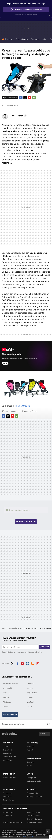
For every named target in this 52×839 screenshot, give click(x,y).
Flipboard (29, 97)
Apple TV (6, 693)
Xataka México (8, 812)
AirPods (30, 688)
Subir (42, 734)
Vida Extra (30, 750)
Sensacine (30, 762)
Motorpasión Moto (34, 781)
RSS (32, 663)
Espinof (29, 765)
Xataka (5, 746)
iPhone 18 (8, 39)
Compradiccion (8, 800)
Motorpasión (31, 778)
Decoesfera (7, 796)
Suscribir (44, 647)
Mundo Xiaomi (8, 760)
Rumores (6, 697)
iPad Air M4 (46, 628)
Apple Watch (32, 693)
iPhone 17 (6, 707)
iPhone (25, 411)
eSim (44, 39)
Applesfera (7, 753)
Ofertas (30, 697)
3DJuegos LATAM (33, 812)
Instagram (27, 663)
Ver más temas (10, 714)
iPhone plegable (22, 39)
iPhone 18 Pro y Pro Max (29, 628)
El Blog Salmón (32, 793)
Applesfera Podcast (10, 683)
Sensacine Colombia (34, 819)
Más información (28, 837)
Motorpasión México (34, 822)
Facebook (20, 97)
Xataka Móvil (7, 750)
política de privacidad (34, 652)
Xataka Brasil (7, 816)
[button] (18, 115)
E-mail (34, 97)
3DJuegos (30, 746)
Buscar (48, 724)
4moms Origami (22, 406)
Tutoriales (30, 683)
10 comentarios (11, 98)
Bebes (34, 411)
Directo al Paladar (9, 778)
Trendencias (7, 793)
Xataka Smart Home (10, 757)
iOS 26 (29, 707)
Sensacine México (33, 816)
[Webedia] (9, 735)
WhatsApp (7, 702)
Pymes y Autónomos (34, 796)
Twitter (25, 97)
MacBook (30, 702)
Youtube (22, 663)
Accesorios (15, 411)
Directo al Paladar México (12, 822)
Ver (27, 522)
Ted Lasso (35, 39)
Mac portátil (7, 688)
